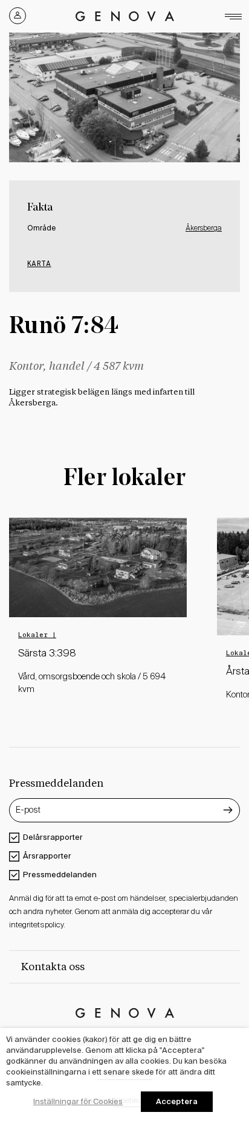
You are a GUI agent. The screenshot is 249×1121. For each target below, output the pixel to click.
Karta (39, 263)
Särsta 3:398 (47, 654)
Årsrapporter (47, 855)
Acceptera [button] (177, 1101)
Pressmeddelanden (60, 874)
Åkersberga (204, 228)
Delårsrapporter (53, 837)
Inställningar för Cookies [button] (78, 1101)
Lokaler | (37, 634)
